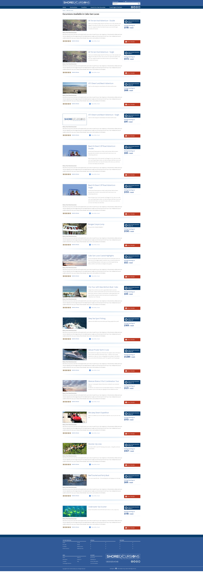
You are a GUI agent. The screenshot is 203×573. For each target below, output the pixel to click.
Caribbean (65, 546)
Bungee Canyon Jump (96, 224)
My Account (129, 1)
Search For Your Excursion (98, 7)
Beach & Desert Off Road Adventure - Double (102, 147)
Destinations (73, 7)
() (90, 542)
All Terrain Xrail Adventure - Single (101, 52)
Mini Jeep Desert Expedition (98, 412)
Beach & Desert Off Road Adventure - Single (102, 186)
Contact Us (138, 1)
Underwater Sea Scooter (97, 506)
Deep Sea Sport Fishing (96, 318)
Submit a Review (75, 41)
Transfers (84, 7)
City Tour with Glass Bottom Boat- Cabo (103, 287)
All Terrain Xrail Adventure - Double (101, 20)
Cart (124, 1)
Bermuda (64, 544)
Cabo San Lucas (69, 10)
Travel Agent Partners (115, 7)
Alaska (64, 542)
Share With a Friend (96, 41)
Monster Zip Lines (95, 444)
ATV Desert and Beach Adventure (100, 83)
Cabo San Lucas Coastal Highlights (101, 255)
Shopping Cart (93, 559)
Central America (66, 548)
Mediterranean (80, 546)
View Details (131, 41)
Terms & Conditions (94, 563)
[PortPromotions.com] (123, 557)
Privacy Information (94, 561)
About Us (134, 1)
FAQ (78, 561)
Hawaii (78, 544)
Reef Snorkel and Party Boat (98, 475)
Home (64, 7)
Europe (78, 542)
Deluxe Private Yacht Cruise (98, 350)
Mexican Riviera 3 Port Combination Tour (103, 381)
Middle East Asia (80, 548)
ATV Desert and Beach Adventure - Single (103, 114)
